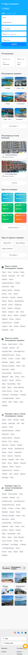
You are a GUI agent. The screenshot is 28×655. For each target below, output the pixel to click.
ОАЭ (18, 276)
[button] (14, 17)
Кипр (22, 276)
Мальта (10, 315)
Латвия (4, 315)
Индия (12, 286)
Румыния (18, 319)
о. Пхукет (10, 358)
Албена (13, 369)
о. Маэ (20, 344)
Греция (6, 8)
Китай (22, 312)
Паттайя (4, 358)
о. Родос (16, 391)
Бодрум (16, 402)
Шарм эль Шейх (12, 344)
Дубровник (5, 376)
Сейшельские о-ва (7, 322)
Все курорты (13, 126)
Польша (11, 319)
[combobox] (14, 17)
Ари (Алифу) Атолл (19, 351)
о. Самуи (17, 358)
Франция (22, 326)
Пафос (4, 384)
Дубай (23, 358)
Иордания (11, 312)
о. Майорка (23, 394)
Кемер (21, 402)
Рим (21, 391)
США (10, 326)
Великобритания (19, 301)
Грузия (4, 308)
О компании (20, 648)
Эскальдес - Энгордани (8, 366)
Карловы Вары (11, 384)
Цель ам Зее (5, 369)
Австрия (4, 301)
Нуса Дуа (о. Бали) (7, 351)
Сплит (22, 376)
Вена (23, 366)
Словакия (16, 322)
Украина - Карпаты (7, 290)
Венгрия (10, 301)
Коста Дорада (14, 394)
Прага (19, 384)
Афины (9, 387)
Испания (4, 276)
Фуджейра (5, 362)
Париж (4, 387)
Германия (10, 308)
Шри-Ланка (5, 297)
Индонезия (18, 308)
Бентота (18, 355)
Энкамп (18, 362)
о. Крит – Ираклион (18, 387)
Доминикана (5, 286)
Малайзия (23, 315)
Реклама (3, 651)
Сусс (18, 348)
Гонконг (10, 304)
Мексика (4, 294)
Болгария (16, 272)
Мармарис (4, 405)
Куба (17, 312)
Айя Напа (4, 380)
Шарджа (12, 362)
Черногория (12, 276)
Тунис (10, 294)
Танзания (12, 297)
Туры (3, 13)
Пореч (11, 376)
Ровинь (17, 376)
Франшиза (4, 648)
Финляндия (5, 330)
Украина (16, 294)
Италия (11, 279)
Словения (4, 326)
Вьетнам (4, 304)
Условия (19, 651)
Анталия (4, 402)
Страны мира (11, 13)
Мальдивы (17, 290)
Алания (18, 398)
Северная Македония (7, 283)
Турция (4, 272)
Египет (9, 272)
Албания (17, 283)
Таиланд (16, 326)
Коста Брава (5, 394)
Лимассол (18, 380)
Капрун (18, 366)
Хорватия (4, 279)
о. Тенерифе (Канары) (8, 398)
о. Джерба (5, 348)
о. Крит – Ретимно (7, 391)
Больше (14, 183)
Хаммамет (12, 348)
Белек (10, 402)
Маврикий (4, 319)
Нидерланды (18, 304)
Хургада (4, 344)
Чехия (11, 330)
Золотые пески (17, 373)
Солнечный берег (6, 373)
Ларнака (11, 380)
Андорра (19, 297)
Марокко (16, 315)
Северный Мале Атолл (8, 355)
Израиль (4, 312)
